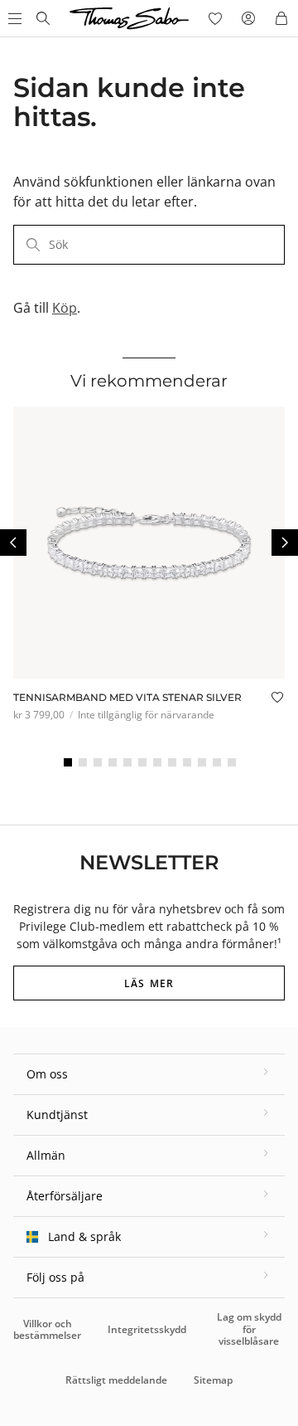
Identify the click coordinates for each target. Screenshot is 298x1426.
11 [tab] (217, 762)
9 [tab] (187, 762)
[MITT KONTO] (248, 18)
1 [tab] (68, 762)
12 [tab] (232, 762)
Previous (13, 542)
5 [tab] (127, 762)
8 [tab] (172, 762)
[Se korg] (281, 18)
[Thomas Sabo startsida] (43, 18)
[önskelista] (215, 18)
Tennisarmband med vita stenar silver (127, 697)
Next (285, 542)
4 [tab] (112, 762)
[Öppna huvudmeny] (13, 18)
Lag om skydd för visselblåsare (249, 1329)
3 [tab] (98, 762)
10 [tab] (202, 762)
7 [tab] (157, 762)
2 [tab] (83, 762)
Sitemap (213, 1380)
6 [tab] (142, 762)
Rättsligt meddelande (116, 1380)
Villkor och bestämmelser (47, 1329)
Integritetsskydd (147, 1329)
